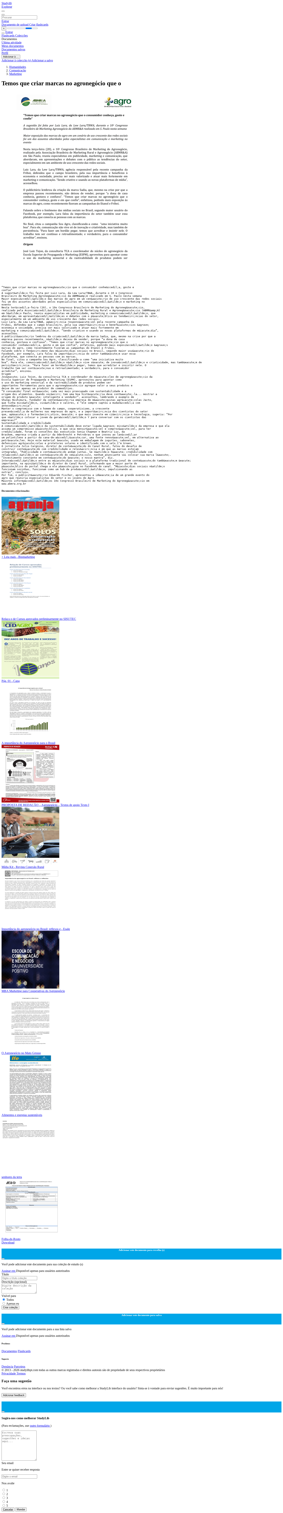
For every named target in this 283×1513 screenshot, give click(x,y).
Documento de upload (15, 24)
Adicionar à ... (11, 56)
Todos (10, 1299)
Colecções (21, 35)
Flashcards (8, 35)
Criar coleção (10, 1307)
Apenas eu (12, 1303)
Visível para (9, 1295)
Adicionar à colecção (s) (17, 60)
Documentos (9, 1351)
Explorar (7, 6)
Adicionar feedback (13, 1395)
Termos (21, 1373)
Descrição (14, 1281)
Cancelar (8, 1509)
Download (8, 1242)
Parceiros (19, 1366)
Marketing (15, 73)
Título (5, 1274)
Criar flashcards (38, 24)
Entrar (5, 21)
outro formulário (40, 1425)
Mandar (21, 1509)
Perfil (5, 53)
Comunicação (17, 70)
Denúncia (7, 1366)
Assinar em (9, 1270)
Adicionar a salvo (42, 60)
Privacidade (9, 1373)
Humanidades (17, 67)
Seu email (7, 1463)
